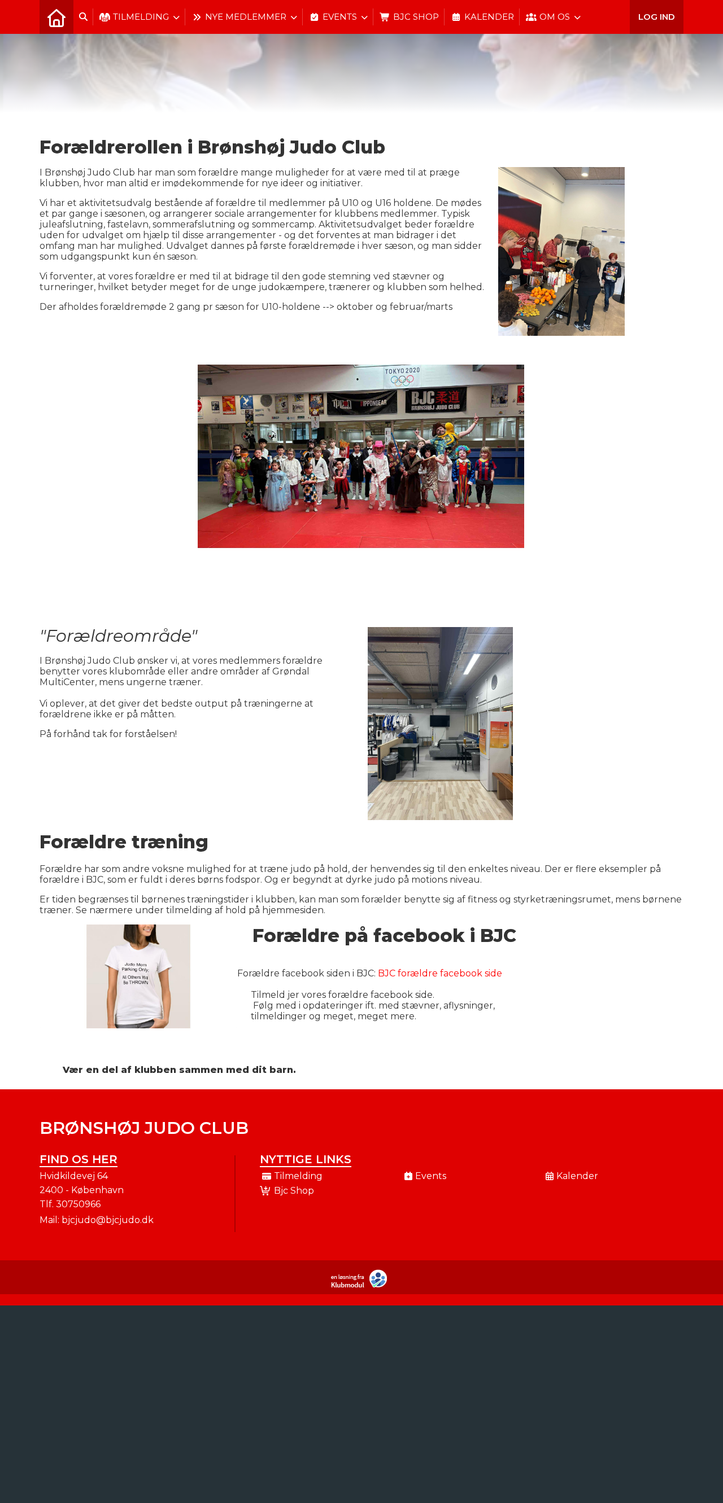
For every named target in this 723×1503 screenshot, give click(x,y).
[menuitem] (56, 17)
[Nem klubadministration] (362, 1285)
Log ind (656, 16)
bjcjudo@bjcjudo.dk (108, 1220)
